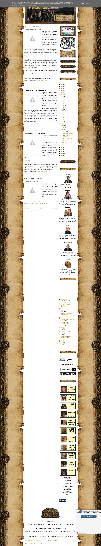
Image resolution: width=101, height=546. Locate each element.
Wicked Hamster (65, 308)
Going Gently (64, 299)
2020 (62, 96)
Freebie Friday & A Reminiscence (68, 323)
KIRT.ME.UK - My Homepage (33, 540)
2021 (62, 94)
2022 (62, 92)
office (35, 202)
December (64, 110)
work (39, 202)
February (64, 131)
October (64, 115)
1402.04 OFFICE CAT (31, 181)
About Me (57, 540)
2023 (62, 90)
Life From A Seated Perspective (65, 341)
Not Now (63, 343)
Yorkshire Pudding (65, 304)
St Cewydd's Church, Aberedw (67, 319)
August (64, 119)
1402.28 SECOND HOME (32, 29)
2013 (62, 147)
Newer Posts (27, 208)
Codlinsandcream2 (65, 318)
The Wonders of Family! (66, 337)
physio (39, 172)
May (63, 125)
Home (41, 208)
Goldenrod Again (64, 314)
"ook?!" (63, 327)
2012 (62, 149)
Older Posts (54, 208)
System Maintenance (65, 310)
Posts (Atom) (34, 211)
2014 (62, 109)
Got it (88, 3)
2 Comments (44, 80)
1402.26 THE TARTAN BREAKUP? (35, 90)
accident (31, 202)
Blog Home (48, 540)
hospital (31, 172)
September (64, 117)
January (64, 145)
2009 (62, 155)
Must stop (63, 333)
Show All (75, 346)
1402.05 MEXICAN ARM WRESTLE (35, 133)
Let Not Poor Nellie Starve (66, 300)
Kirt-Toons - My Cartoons (34, 543)
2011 (62, 151)
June (63, 123)
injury (35, 172)
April (63, 127)
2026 (62, 84)
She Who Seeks (64, 322)
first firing (63, 328)
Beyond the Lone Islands (67, 313)
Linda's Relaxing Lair (66, 336)
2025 (62, 86)
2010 (62, 153)
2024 (62, 88)
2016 (62, 105)
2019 (62, 99)
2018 (62, 101)
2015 (62, 107)
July (63, 121)
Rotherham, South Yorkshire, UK (38, 126)
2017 (62, 103)
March (63, 129)
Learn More (81, 3)
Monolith (63, 305)
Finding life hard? (65, 331)
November (64, 113)
